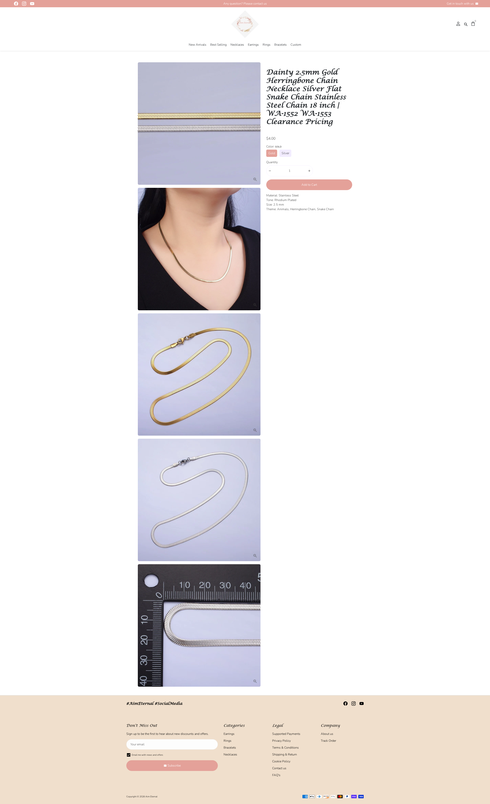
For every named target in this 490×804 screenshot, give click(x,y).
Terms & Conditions (285, 748)
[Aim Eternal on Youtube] (31, 4)
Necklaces (237, 45)
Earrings (253, 45)
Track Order (328, 741)
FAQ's (276, 775)
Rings (266, 45)
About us (327, 734)
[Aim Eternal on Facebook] (15, 4)
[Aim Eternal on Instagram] (23, 4)
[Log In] (458, 24)
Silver (285, 153)
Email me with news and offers (147, 754)
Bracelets (280, 45)
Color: (274, 146)
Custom (296, 45)
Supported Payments (286, 734)
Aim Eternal (151, 796)
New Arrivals (197, 45)
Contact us (279, 768)
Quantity (272, 162)
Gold (271, 153)
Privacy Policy (281, 741)
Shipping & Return (284, 754)
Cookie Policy (281, 761)
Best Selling (218, 45)
